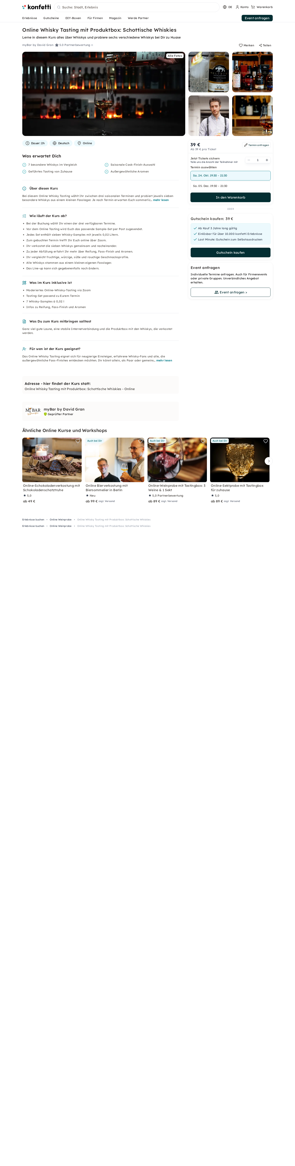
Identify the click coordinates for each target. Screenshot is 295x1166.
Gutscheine (51, 18)
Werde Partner (138, 18)
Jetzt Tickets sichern (205, 158)
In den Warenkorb (230, 197)
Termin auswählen (203, 167)
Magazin (115, 18)
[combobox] (137, 7)
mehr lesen (161, 200)
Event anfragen (257, 18)
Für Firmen (95, 18)
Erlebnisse (29, 18)
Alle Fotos (175, 56)
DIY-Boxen (73, 18)
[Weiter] (268, 461)
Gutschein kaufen (230, 252)
